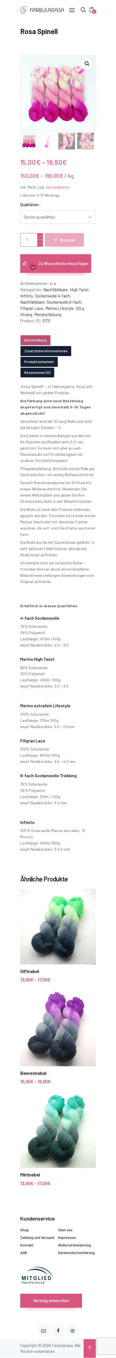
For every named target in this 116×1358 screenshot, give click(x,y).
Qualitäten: (30, 204)
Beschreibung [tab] (35, 340)
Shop (24, 1230)
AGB (23, 1252)
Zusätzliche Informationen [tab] (45, 350)
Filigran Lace (31, 308)
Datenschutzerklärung (76, 1252)
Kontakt (27, 1245)
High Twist (79, 289)
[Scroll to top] (90, 1348)
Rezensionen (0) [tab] (37, 372)
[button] (87, 64)
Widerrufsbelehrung (74, 1245)
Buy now (67, 239)
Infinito (26, 295)
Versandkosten (58, 187)
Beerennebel (33, 1073)
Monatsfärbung (47, 314)
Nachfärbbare (55, 289)
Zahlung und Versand (37, 1237)
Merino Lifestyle (59, 308)
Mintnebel (30, 1175)
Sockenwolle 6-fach (64, 302)
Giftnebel (29, 971)
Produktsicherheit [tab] (39, 361)
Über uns (65, 1230)
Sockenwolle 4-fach (52, 295)
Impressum (67, 1237)
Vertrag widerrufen (51, 1300)
